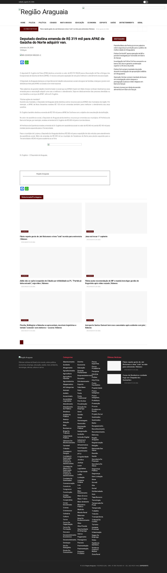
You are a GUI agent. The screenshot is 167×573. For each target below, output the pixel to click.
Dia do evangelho (67, 546)
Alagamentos (68, 384)
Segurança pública (96, 470)
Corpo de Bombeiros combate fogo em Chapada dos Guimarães (135, 377)
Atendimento (68, 404)
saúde (113, 23)
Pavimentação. (83, 549)
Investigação (82, 448)
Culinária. (66, 514)
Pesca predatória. (96, 367)
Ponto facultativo (96, 384)
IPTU (79, 454)
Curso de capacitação (68, 523)
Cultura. (66, 516)
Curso (65, 519)
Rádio (94, 423)
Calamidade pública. (67, 437)
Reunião (95, 453)
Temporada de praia (97, 504)
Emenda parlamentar (82, 371)
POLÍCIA (32, 23)
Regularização (97, 443)
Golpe (79, 417)
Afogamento (67, 368)
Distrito (80, 362)
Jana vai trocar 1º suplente (96, 236)
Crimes (66, 508)
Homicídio (81, 423)
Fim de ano (81, 401)
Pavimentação (82, 546)
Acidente (66, 365)
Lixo (79, 485)
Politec (94, 377)
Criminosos (67, 511)
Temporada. (96, 508)
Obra (79, 523)
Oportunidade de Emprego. (82, 530)
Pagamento (81, 537)
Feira (79, 390)
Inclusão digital (83, 437)
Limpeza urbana (80, 481)
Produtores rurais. (96, 410)
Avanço (66, 419)
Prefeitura (96, 400)
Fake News (81, 387)
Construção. (67, 492)
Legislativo (81, 468)
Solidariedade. (97, 491)
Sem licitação (97, 476)
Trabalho (95, 511)
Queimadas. (96, 420)
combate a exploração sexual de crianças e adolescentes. (68, 459)
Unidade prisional (95, 528)
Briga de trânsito (66, 432)
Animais (66, 390)
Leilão (79, 474)
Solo (93, 494)
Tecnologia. (96, 500)
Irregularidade (82, 457)
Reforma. (95, 435)
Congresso (67, 489)
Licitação (81, 477)
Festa (79, 393)
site (93, 485)
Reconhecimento (98, 429)
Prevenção (96, 403)
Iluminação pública (81, 427)
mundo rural (82, 512)
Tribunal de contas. (96, 520)
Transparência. (97, 517)
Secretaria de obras (97, 465)
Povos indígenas (95, 392)
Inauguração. (82, 431)
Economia (92, 23)
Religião (95, 445)
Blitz (64, 425)
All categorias (68, 387)
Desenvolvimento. (70, 540)
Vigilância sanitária (95, 544)
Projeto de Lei (97, 414)
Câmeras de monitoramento (69, 442)
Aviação (66, 422)
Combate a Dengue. (67, 452)
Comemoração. (69, 483)
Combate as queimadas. (67, 479)
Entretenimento (126, 23)
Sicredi (94, 482)
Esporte (103, 23)
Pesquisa (95, 371)
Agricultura (67, 374)
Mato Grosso (66, 23)
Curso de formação (67, 528)
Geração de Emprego (81, 408)
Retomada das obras (97, 449)
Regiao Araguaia (90, 566)
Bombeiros (67, 428)
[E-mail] (24, 181)
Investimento (82, 451)
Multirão (80, 509)
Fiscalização (82, 404)
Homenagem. (82, 420)
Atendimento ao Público (68, 408)
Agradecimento (69, 371)
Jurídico (80, 460)
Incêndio (80, 434)
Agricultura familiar (67, 377)
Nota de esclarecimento (83, 519)
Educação (79, 23)
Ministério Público (81, 505)
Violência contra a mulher (95, 549)
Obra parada (82, 526)
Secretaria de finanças (97, 460)
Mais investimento (82, 492)
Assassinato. (68, 396)
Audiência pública (67, 415)
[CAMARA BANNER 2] (123, 12)
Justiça (80, 463)
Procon (94, 406)
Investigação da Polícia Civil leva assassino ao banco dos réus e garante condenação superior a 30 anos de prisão (130, 63)
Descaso (66, 532)
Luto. (79, 488)
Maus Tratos (82, 499)
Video (94, 540)
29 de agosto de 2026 (28, 242)
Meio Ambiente (83, 502)
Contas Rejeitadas (67, 496)
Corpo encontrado (67, 504)
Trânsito (95, 514)
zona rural (96, 554)
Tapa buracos (97, 497)
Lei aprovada (82, 471)
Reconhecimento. (98, 432)
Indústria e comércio (81, 441)
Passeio (80, 543)
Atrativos (66, 412)
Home (23, 23)
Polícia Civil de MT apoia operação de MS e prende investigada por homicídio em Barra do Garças (129, 56)
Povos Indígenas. (96, 396)
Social (94, 488)
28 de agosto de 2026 (28, 286)
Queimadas (96, 417)
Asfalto (66, 393)
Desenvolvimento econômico (69, 536)
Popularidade (97, 388)
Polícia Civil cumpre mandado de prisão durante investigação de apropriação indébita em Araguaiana (130, 71)
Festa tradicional (81, 397)
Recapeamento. (98, 426)
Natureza (80, 515)
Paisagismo (82, 540)
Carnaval (66, 445)
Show (94, 479)
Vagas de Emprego (95, 536)
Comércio (67, 486)
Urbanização (96, 532)
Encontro (80, 378)
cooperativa (67, 500)
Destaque (66, 543)
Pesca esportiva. (95, 363)
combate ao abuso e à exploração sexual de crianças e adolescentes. (68, 471)
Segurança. (96, 473)
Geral (140, 23)
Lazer (79, 466)
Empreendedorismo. (85, 375)
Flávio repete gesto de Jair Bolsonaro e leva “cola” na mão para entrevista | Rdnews (67, 29)
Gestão (80, 415)
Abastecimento (69, 362)
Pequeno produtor (81, 552)
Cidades (53, 23)
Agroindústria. (68, 381)
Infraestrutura (82, 445)
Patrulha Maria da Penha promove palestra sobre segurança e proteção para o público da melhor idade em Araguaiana (130, 48)
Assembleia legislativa (67, 400)
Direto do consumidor (68, 551)
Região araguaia (95, 439)
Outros (80, 534)
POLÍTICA (42, 23)
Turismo (95, 524)
